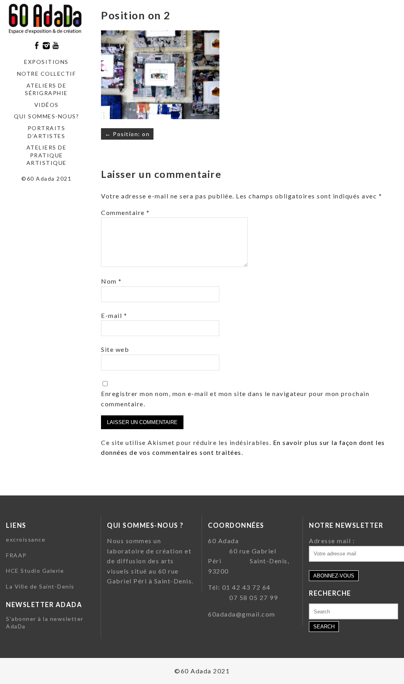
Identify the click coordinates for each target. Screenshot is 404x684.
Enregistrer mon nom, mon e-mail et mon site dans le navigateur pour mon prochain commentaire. (235, 398)
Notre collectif (46, 73)
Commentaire (125, 212)
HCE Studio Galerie (35, 570)
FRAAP (16, 555)
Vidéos (46, 104)
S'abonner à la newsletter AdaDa (45, 622)
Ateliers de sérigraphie (46, 89)
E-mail (114, 315)
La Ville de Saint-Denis (40, 586)
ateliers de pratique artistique (46, 155)
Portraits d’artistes (46, 132)
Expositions (46, 61)
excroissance (25, 539)
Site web (115, 349)
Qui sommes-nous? (46, 116)
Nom (111, 281)
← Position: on (127, 134)
